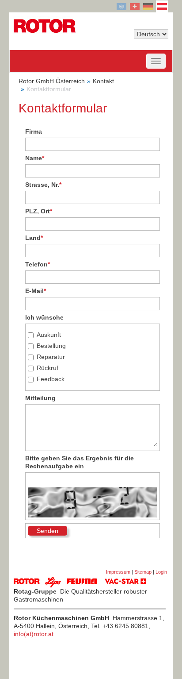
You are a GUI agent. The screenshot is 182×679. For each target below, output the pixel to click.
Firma (33, 131)
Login (161, 572)
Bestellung (51, 345)
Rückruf (47, 367)
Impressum (118, 572)
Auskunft (49, 334)
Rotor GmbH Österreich (52, 81)
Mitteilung (40, 397)
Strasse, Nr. (43, 184)
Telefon (37, 264)
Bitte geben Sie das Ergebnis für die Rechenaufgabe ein (79, 462)
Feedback (50, 378)
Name (34, 158)
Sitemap (143, 572)
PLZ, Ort (38, 211)
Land (34, 237)
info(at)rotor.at (33, 633)
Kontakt (103, 81)
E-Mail (35, 290)
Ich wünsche (44, 317)
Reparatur (51, 356)
